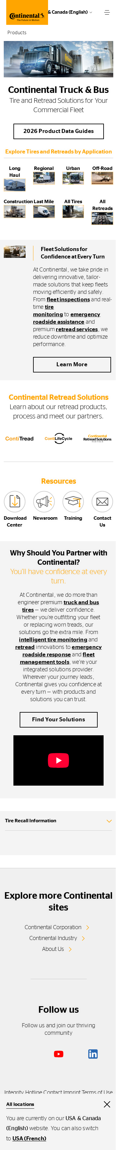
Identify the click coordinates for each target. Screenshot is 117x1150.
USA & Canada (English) (63, 12)
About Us (53, 949)
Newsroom (45, 518)
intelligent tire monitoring (53, 640)
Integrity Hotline (23, 1093)
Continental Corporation (53, 927)
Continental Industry (53, 938)
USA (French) (29, 1139)
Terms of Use (97, 1093)
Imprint (71, 1093)
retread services (77, 329)
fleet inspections (68, 300)
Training (73, 518)
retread (25, 647)
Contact (52, 1093)
